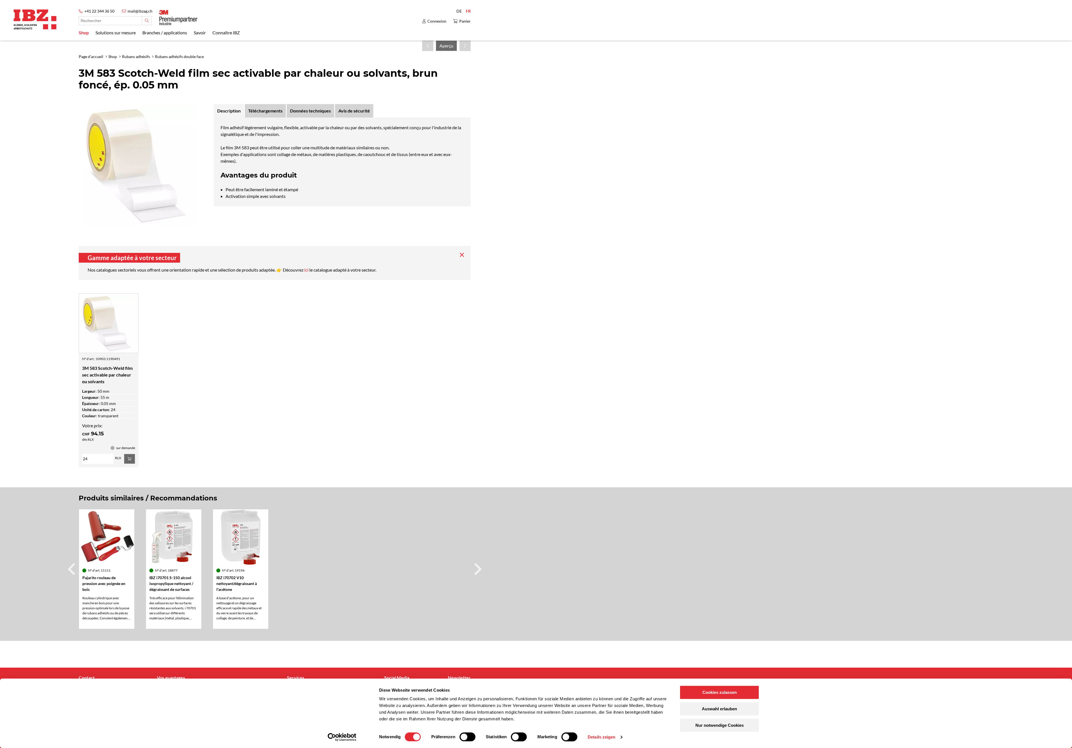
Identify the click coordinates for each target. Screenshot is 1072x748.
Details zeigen (601, 737)
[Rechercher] (147, 20)
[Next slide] (477, 569)
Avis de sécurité (354, 110)
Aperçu (446, 45)
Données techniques (310, 110)
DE (459, 11)
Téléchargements (265, 110)
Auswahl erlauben (719, 708)
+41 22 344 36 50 (99, 11)
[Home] (35, 19)
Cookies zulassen (719, 692)
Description (229, 110)
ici (306, 269)
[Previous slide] (72, 569)
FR (468, 11)
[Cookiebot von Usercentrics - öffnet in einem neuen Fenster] (342, 737)
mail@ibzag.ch (140, 11)
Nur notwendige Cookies (719, 725)
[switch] (467, 736)
